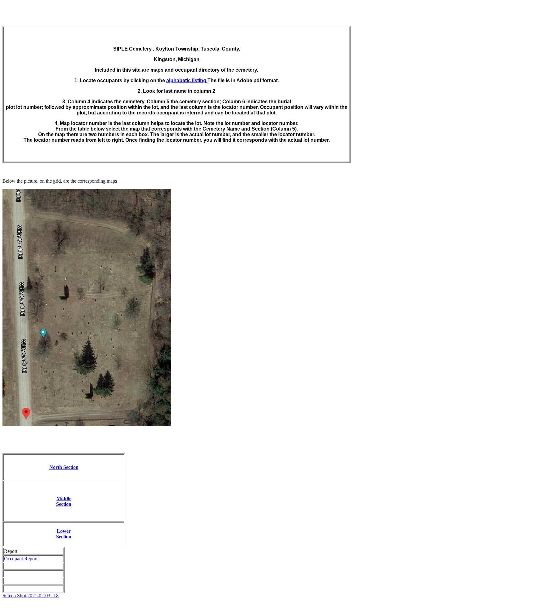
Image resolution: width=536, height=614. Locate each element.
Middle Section (63, 501)
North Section (63, 467)
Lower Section (63, 533)
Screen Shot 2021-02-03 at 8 (30, 595)
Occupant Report (21, 558)
